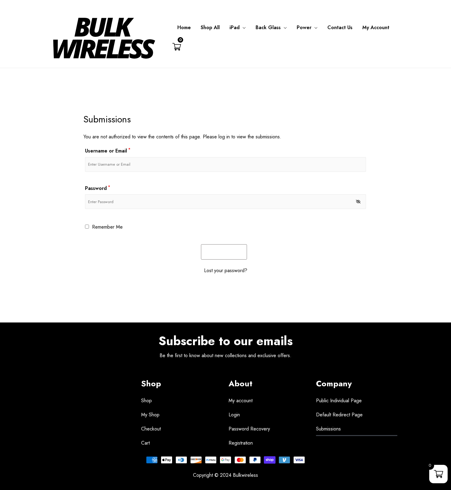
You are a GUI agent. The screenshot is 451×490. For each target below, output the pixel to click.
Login (234, 414)
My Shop (150, 414)
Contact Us (340, 27)
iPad (234, 27)
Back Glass (268, 27)
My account (240, 400)
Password (97, 188)
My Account (375, 27)
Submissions (328, 428)
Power (304, 27)
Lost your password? (225, 270)
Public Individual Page (339, 400)
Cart (145, 442)
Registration (241, 442)
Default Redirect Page (339, 414)
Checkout (151, 428)
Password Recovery (249, 428)
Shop (146, 400)
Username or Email (107, 150)
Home (184, 27)
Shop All (210, 27)
